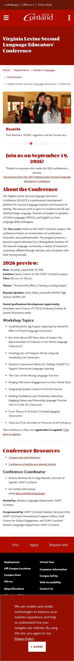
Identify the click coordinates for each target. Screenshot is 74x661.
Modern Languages (44, 70)
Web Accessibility (50, 582)
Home (6, 70)
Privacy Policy (24, 638)
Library (8, 581)
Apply (34, 545)
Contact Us (46, 588)
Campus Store (12, 575)
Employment (11, 562)
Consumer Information (53, 569)
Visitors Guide (45, 4)
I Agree (37, 646)
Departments (21, 70)
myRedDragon (12, 4)
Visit (15, 545)
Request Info (58, 545)
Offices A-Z (28, 4)
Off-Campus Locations (17, 568)
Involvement (14, 77)
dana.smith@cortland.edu (30, 493)
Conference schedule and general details (32, 464)
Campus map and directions (24, 457)
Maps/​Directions (14, 588)
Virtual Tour (47, 562)
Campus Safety (49, 575)
